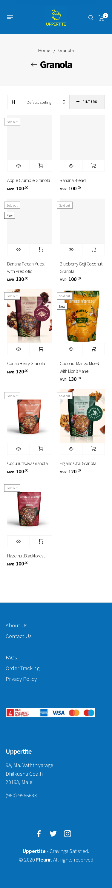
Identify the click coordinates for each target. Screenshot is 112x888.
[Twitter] (53, 833)
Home (44, 50)
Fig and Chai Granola (78, 463)
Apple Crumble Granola (28, 180)
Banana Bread (72, 180)
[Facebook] (38, 833)
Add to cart (93, 166)
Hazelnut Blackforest (26, 556)
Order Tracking (22, 668)
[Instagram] (67, 833)
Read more (41, 166)
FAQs (11, 657)
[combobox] (45, 102)
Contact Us (19, 636)
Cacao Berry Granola (26, 363)
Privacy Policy (21, 678)
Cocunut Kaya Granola (27, 463)
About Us (16, 625)
